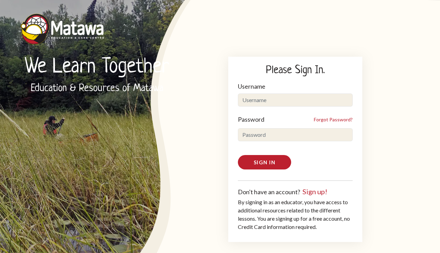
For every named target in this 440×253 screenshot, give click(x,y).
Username (251, 86)
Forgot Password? (333, 119)
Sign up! (314, 191)
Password (251, 119)
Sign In (265, 162)
